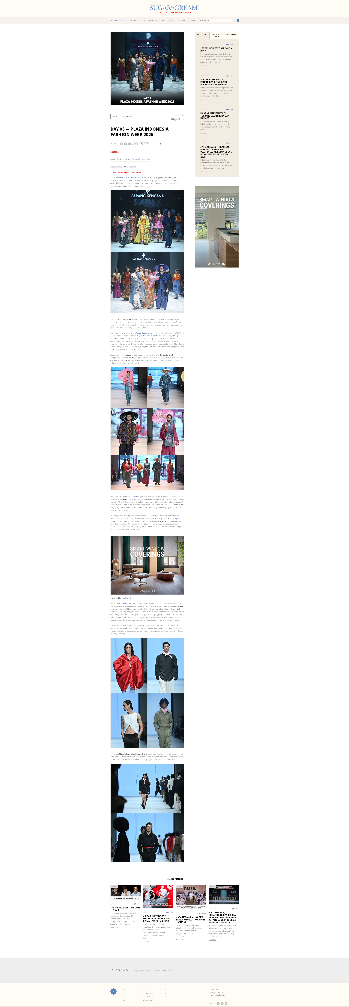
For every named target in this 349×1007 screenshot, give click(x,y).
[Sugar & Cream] (174, 7)
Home (133, 20)
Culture (181, 20)
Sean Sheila (127, 603)
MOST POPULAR (231, 35)
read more (203, 65)
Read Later (155, 144)
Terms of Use (148, 997)
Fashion (127, 116)
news (116, 116)
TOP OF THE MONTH (216, 35)
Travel (192, 20)
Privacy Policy (149, 993)
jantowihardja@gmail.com (218, 995)
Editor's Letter (156, 20)
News (171, 20)
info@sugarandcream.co (217, 992)
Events (124, 1000)
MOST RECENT (202, 35)
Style (142, 20)
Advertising (148, 1000)
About (167, 990)
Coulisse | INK (127, 598)
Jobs (167, 993)
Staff (167, 997)
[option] (120, 970)
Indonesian (115, 152)
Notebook (205, 20)
